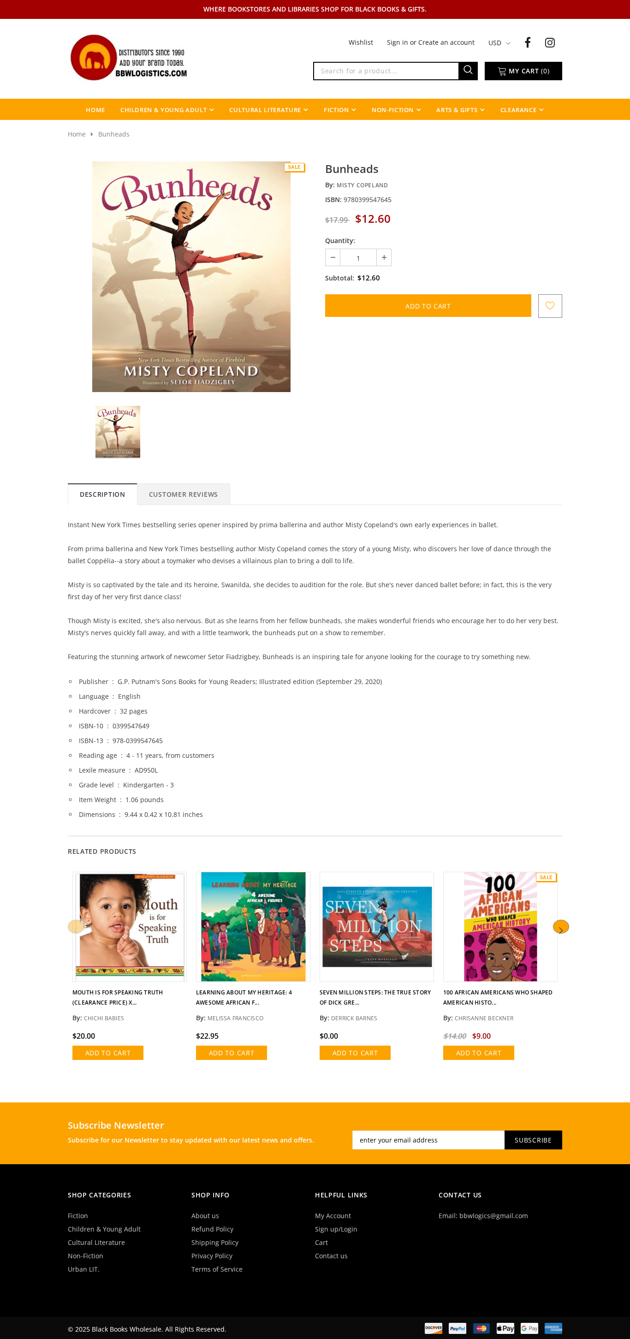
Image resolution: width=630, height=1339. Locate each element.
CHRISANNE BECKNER (484, 1018)
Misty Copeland (362, 185)
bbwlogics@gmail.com (493, 1215)
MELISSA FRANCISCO (235, 1018)
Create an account (446, 42)
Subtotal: (339, 278)
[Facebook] (527, 42)
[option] (191, 276)
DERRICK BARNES (354, 1018)
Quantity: (340, 240)
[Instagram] (550, 42)
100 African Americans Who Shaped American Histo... (498, 997)
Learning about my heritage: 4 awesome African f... (244, 997)
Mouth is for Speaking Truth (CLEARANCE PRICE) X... (117, 997)
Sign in (398, 42)
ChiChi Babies (104, 1018)
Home (77, 134)
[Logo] (129, 57)
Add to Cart (108, 1052)
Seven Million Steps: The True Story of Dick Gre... (375, 997)
